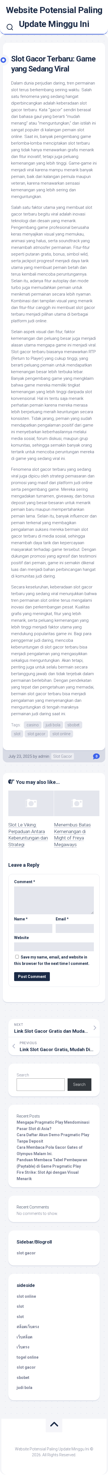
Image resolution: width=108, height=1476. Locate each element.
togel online (27, 1357)
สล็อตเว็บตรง (28, 1326)
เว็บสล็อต (24, 1337)
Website (21, 937)
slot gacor (36, 734)
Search (23, 1075)
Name (21, 919)
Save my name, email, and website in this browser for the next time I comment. (51, 960)
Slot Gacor (62, 756)
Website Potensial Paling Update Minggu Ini (54, 17)
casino (33, 725)
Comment (24, 882)
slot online (61, 734)
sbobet (73, 725)
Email (62, 919)
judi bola (53, 725)
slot (17, 734)
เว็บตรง (23, 1347)
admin (43, 756)
